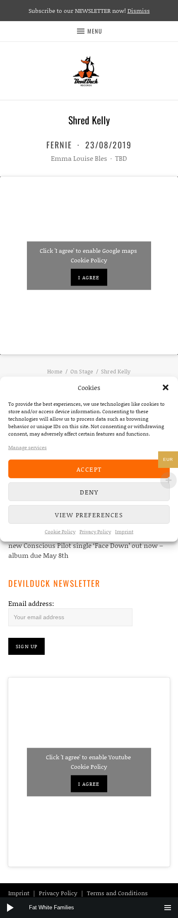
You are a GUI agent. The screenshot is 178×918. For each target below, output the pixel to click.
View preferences (89, 514)
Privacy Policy (95, 531)
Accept (89, 468)
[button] (165, 387)
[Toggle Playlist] (167, 907)
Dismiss (138, 10)
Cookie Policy (60, 531)
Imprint (124, 531)
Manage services (27, 447)
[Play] (10, 907)
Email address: (31, 603)
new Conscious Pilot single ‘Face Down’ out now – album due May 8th (85, 550)
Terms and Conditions (117, 893)
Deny (89, 491)
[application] (89, 907)
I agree (88, 277)
